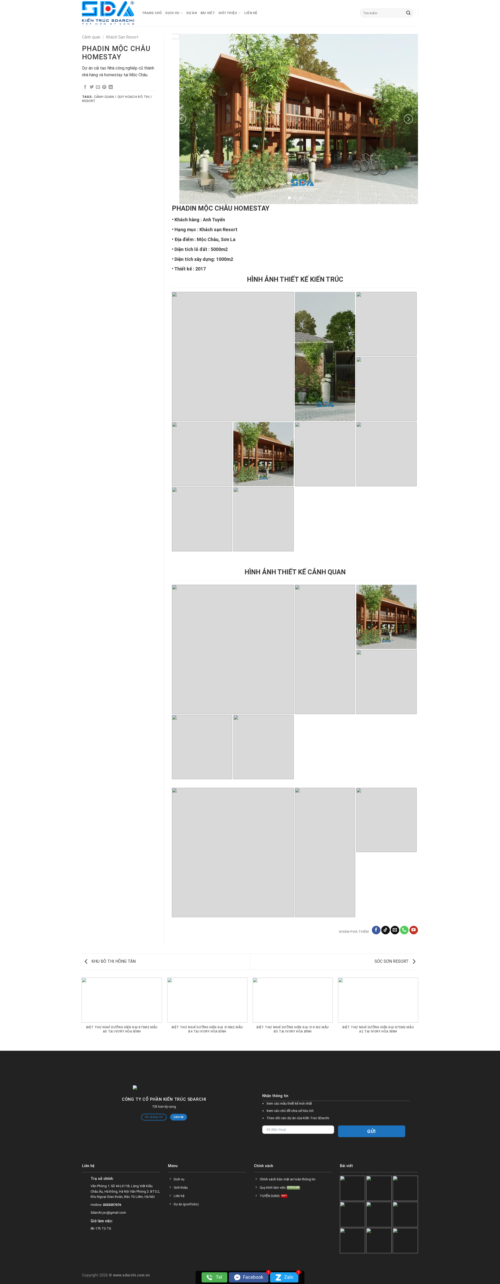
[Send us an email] (395, 933)
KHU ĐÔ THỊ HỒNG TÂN (113, 964)
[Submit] (408, 13)
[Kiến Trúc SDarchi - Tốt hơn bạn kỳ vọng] (108, 13)
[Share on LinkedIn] (111, 87)
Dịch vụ (172, 13)
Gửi (371, 1135)
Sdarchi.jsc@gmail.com (108, 1216)
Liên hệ (251, 13)
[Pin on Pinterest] (104, 87)
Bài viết (208, 13)
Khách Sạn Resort (122, 37)
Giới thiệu (227, 13)
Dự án (191, 13)
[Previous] (181, 120)
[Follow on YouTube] (413, 933)
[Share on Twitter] (92, 87)
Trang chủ (152, 13)
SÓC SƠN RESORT (392, 964)
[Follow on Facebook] (376, 933)
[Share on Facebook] (85, 87)
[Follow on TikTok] (385, 933)
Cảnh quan (91, 37)
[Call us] (404, 933)
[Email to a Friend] (98, 87)
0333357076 (112, 1208)
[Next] (408, 120)
